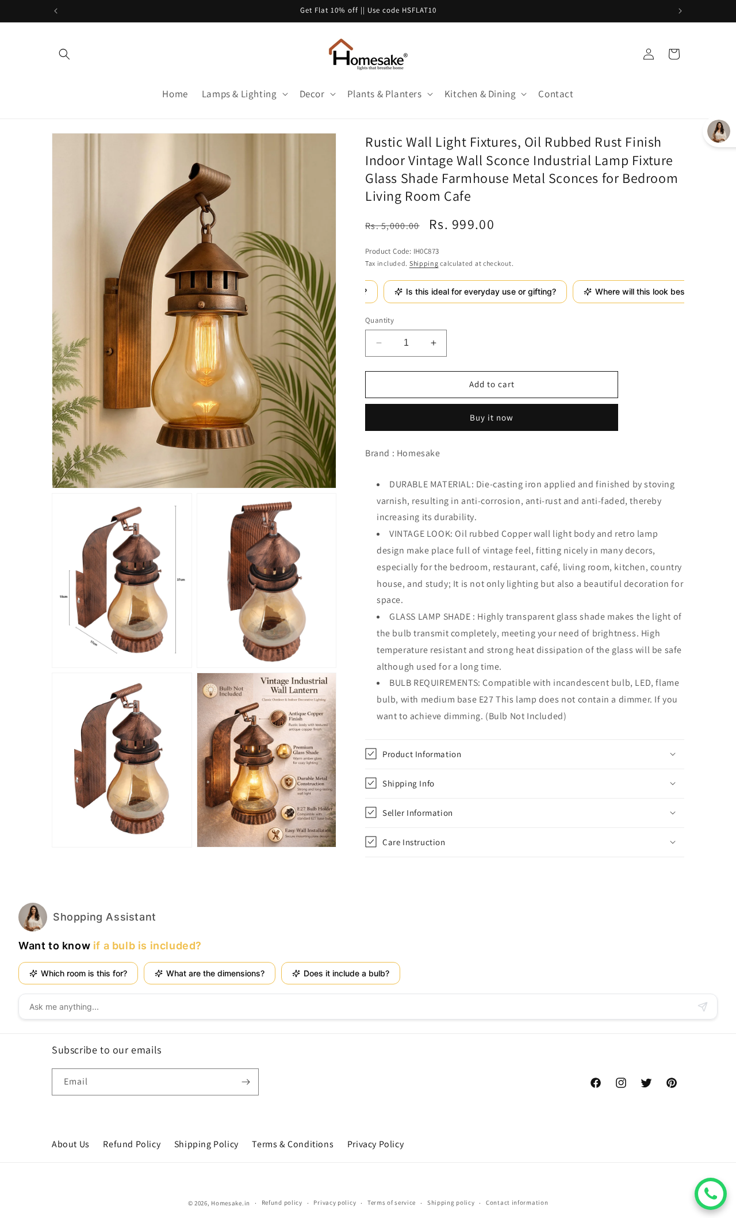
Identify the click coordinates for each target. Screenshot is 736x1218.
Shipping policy (451, 1202)
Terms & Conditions (293, 1144)
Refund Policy (131, 1144)
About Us (71, 1144)
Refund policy (282, 1202)
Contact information (517, 1202)
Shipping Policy (206, 1144)
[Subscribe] (245, 1081)
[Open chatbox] (711, 1194)
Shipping (424, 262)
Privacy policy (334, 1202)
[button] (64, 54)
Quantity (379, 320)
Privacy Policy (375, 1144)
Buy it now (491, 416)
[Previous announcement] (55, 11)
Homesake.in (230, 1203)
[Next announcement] (680, 11)
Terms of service (391, 1202)
